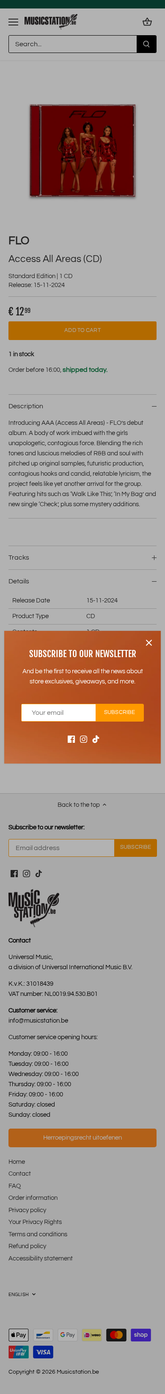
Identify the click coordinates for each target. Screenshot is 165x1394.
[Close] (149, 642)
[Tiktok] (95, 738)
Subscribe (119, 712)
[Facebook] (71, 738)
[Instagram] (83, 738)
